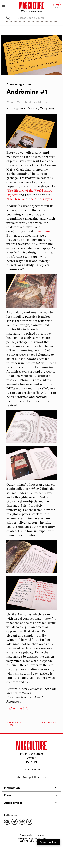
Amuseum (45, 231)
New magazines (16, 108)
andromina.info (17, 708)
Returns (40, 835)
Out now (33, 108)
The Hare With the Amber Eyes (29, 199)
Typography (47, 108)
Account (56, 8)
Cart (58, 3)
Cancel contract (48, 842)
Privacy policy (26, 835)
